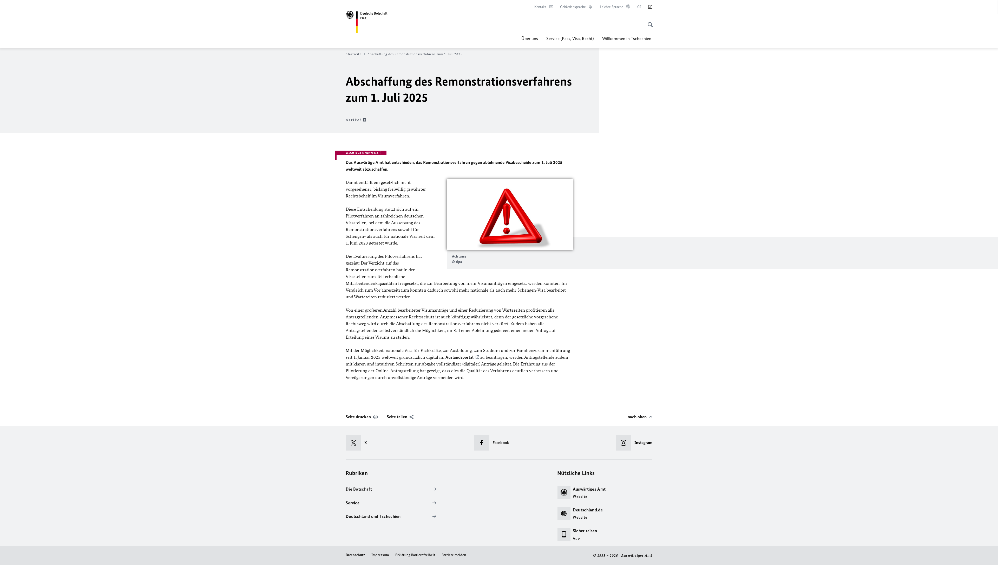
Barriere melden (454, 555)
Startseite (353, 54)
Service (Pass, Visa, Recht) (570, 38)
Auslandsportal (459, 357)
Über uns (529, 38)
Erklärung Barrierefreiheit (415, 555)
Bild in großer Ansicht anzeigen (509, 214)
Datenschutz (355, 555)
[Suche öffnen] (648, 22)
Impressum (380, 555)
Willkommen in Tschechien (627, 38)
